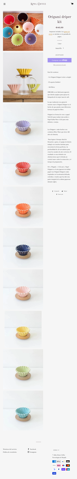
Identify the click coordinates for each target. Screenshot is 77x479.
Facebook (33, 449)
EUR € (55, 450)
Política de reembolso (10, 452)
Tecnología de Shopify (59, 457)
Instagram (33, 452)
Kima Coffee (61, 455)
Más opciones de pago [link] (59, 65)
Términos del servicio (10, 449)
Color (59, 44)
